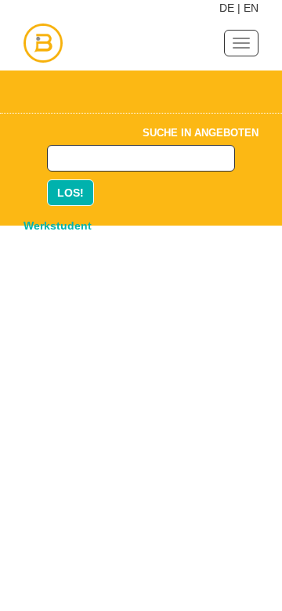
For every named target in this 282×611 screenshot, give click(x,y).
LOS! (70, 192)
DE (226, 8)
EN (251, 8)
